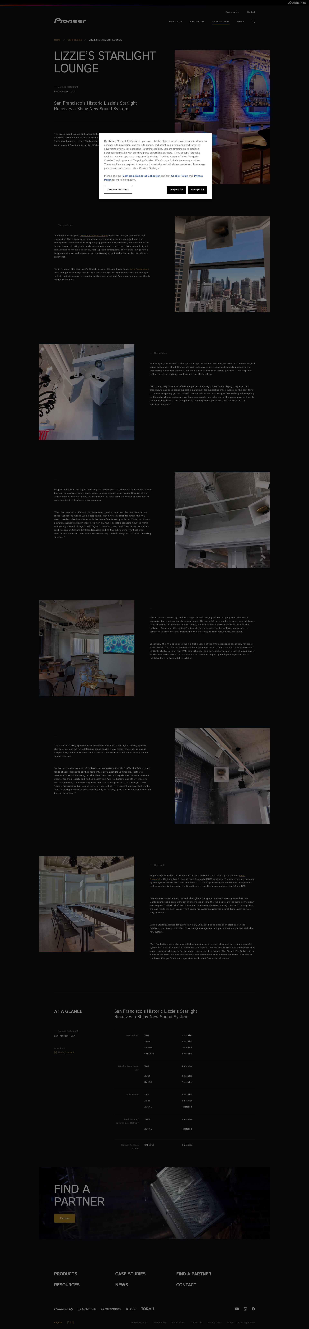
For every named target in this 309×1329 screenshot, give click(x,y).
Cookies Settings (118, 190)
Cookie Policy (179, 176)
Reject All (177, 190)
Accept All (197, 190)
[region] (155, 166)
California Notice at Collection (141, 176)
